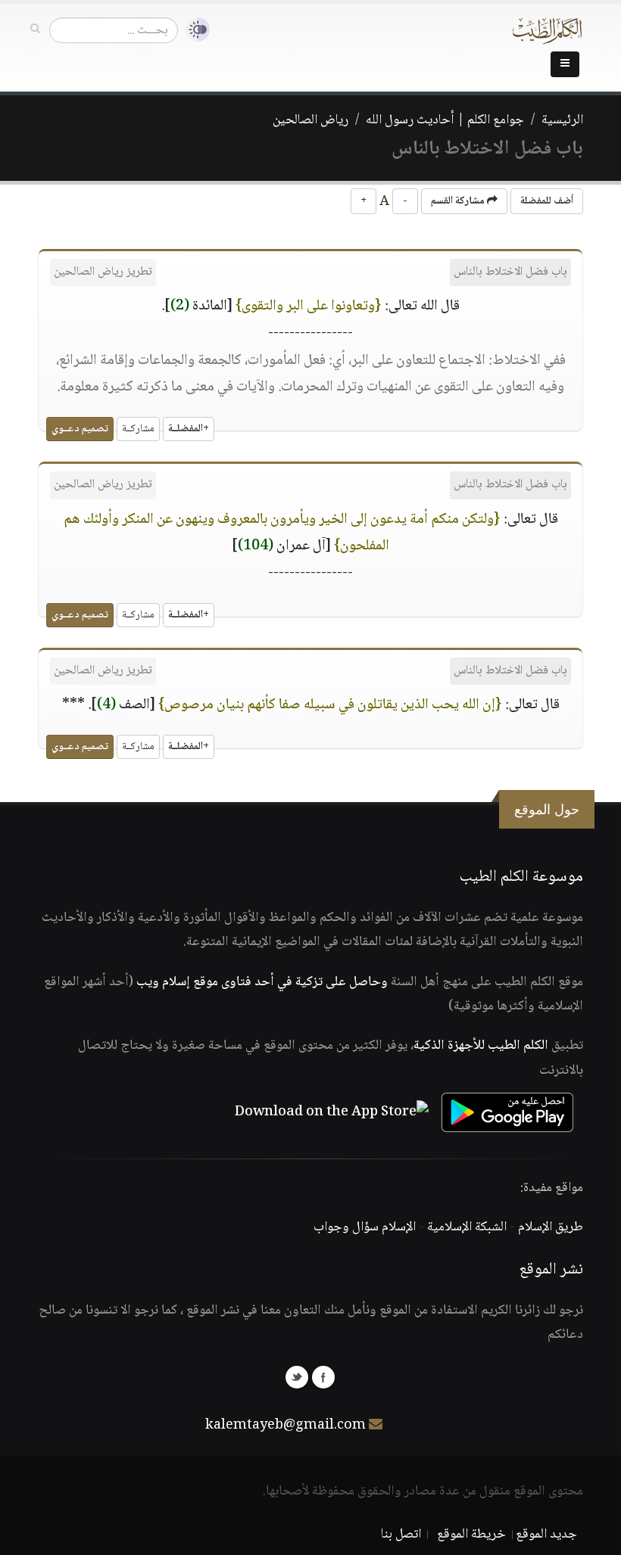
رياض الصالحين (310, 120)
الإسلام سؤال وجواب (365, 1227)
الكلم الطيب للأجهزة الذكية (480, 1045)
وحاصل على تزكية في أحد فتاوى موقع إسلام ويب (262, 982)
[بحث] (35, 29)
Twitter (297, 1377)
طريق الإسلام (550, 1227)
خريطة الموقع (471, 1534)
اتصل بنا (401, 1534)
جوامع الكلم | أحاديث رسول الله (445, 120)
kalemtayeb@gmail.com (285, 1425)
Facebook (323, 1377)
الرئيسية (562, 120)
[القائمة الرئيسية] (565, 64)
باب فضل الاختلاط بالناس (510, 272)
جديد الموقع (546, 1534)
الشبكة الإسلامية (467, 1227)
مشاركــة (138, 429)
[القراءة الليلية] (194, 29)
